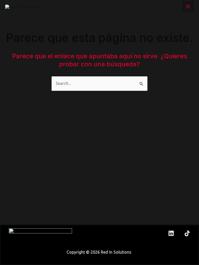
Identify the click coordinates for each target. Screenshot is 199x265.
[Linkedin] (171, 233)
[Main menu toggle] (188, 6)
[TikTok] (187, 233)
